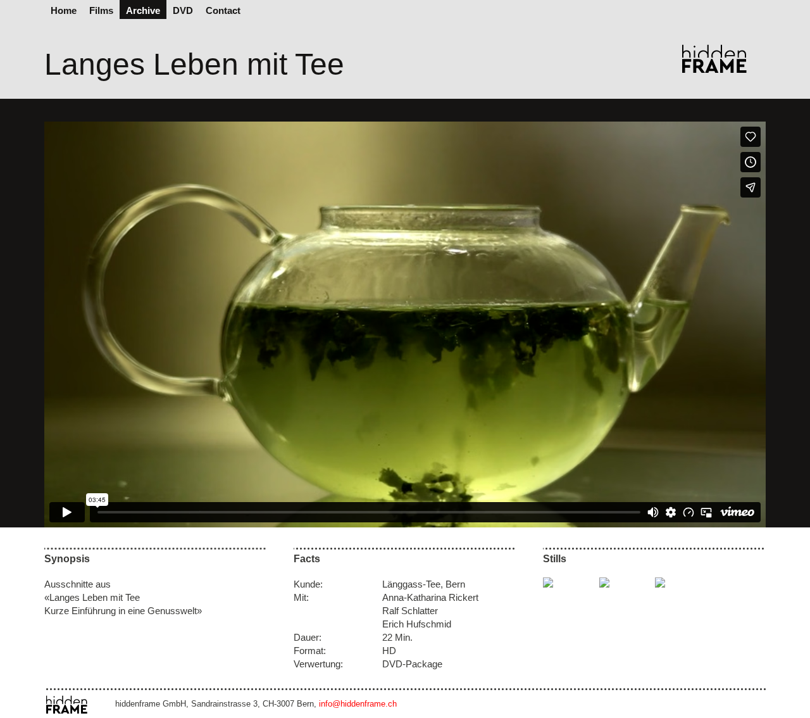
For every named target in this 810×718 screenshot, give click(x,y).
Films (101, 10)
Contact (223, 10)
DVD (183, 10)
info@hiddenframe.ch (358, 704)
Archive (143, 10)
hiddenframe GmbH (723, 58)
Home (64, 10)
